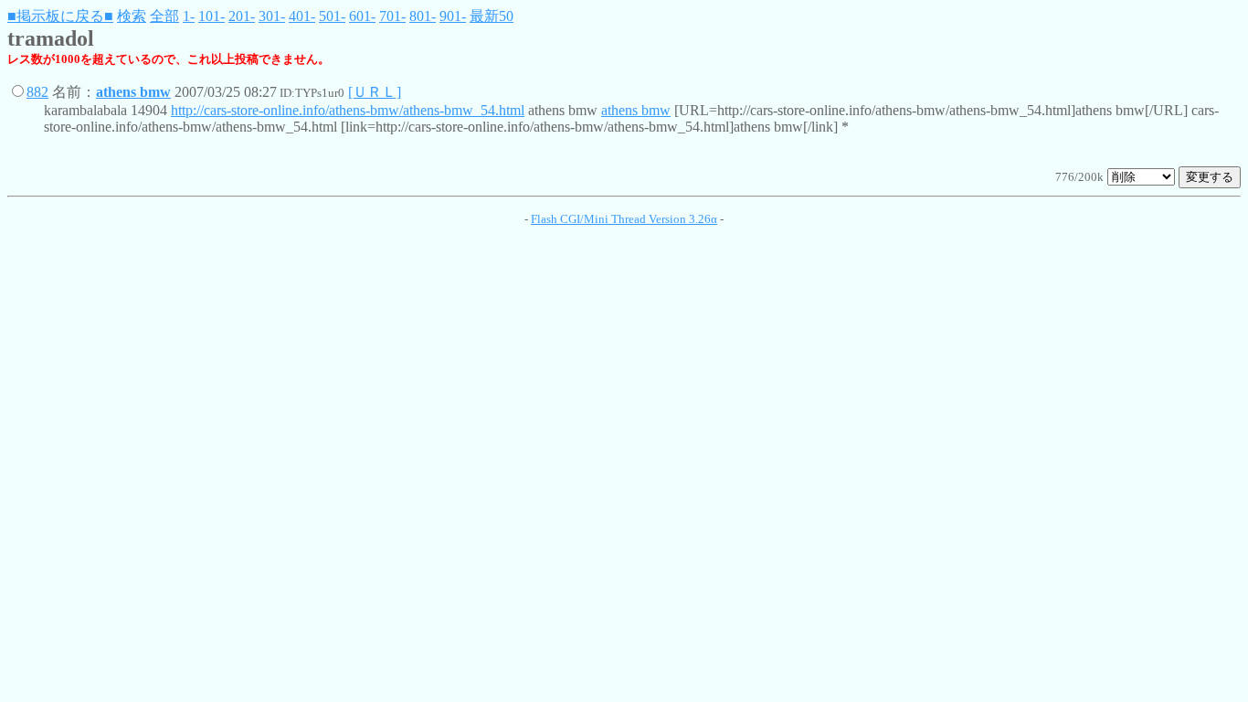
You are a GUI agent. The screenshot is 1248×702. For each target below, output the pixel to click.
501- (332, 16)
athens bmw (133, 92)
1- (189, 16)
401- (302, 16)
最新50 (491, 16)
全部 (164, 16)
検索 (131, 16)
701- (392, 16)
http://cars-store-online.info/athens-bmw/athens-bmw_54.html (347, 110)
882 (37, 92)
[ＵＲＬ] (374, 92)
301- (272, 16)
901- (452, 16)
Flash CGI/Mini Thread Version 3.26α (624, 219)
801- (422, 16)
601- (362, 16)
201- (241, 16)
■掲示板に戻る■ (60, 16)
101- (211, 16)
